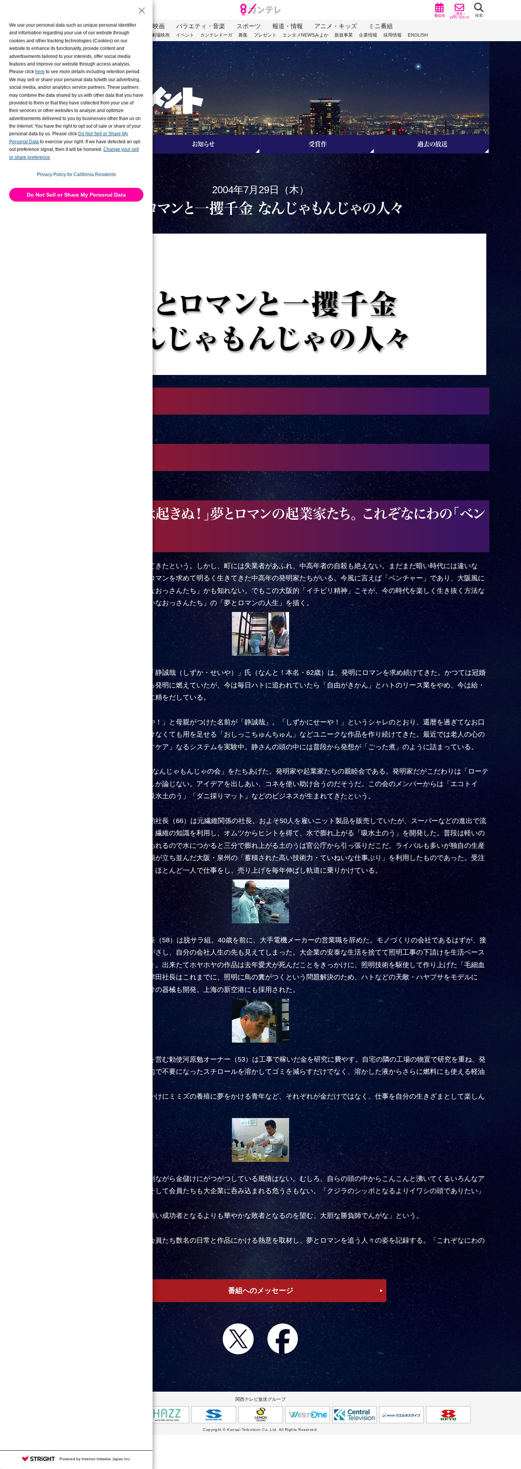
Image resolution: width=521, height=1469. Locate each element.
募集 (243, 35)
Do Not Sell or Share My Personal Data (76, 195)
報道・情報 (287, 26)
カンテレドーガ (216, 35)
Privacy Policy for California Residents (76, 174)
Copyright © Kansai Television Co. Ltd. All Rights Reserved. (260, 1429)
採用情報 (392, 35)
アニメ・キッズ (335, 26)
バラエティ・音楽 (200, 26)
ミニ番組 (380, 26)
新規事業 (343, 35)
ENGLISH (418, 35)
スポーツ (248, 26)
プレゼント (265, 35)
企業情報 (368, 35)
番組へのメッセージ (260, 1290)
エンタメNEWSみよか (305, 35)
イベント (185, 35)
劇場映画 (160, 35)
